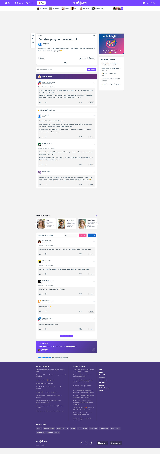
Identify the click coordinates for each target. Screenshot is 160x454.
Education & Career (49, 428)
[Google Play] (116, 443)
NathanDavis (45, 280)
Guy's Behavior (56, 8)
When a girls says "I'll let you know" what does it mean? (50, 411)
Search (31, 3)
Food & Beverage (82, 428)
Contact (101, 372)
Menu (9, 3)
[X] (81, 443)
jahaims (44, 260)
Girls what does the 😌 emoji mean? (45, 380)
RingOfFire (45, 143)
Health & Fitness (115, 428)
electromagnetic (46, 82)
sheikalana (45, 318)
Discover (20, 3)
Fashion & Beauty (99, 8)
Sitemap (101, 385)
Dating (75, 8)
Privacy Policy (103, 380)
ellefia (44, 171)
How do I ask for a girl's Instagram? (45, 383)
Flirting (66, 8)
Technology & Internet (53, 432)
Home (39, 357)
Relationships (86, 8)
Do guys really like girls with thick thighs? (46, 392)
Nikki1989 (45, 240)
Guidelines (102, 377)
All (96, 215)
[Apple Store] (103, 443)
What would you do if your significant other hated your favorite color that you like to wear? (83, 402)
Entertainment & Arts (62, 428)
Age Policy (102, 382)
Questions (48, 357)
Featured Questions (104, 387)
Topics (101, 390)
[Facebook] (86, 443)
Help (100, 369)
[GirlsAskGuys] (41, 443)
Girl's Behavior (43, 8)
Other (40, 35)
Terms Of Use (102, 374)
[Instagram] (90, 443)
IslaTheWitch (45, 300)
